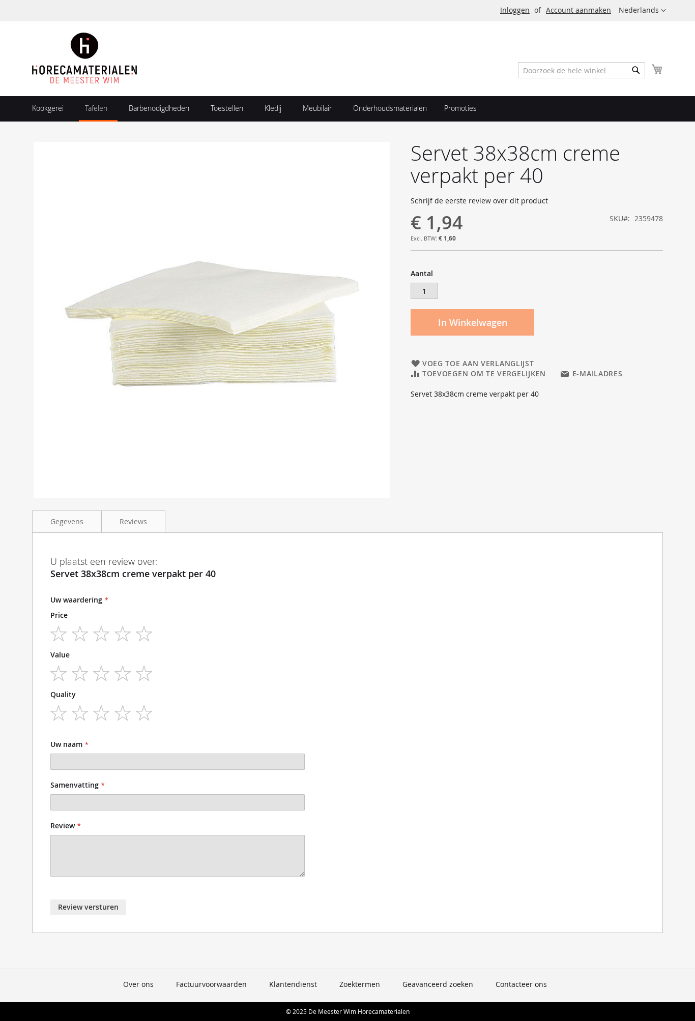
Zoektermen (359, 984)
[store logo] (84, 58)
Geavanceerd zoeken (437, 984)
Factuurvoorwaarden (211, 984)
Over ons (138, 984)
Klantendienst (293, 984)
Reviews (133, 521)
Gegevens (66, 521)
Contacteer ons (521, 984)
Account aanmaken (578, 10)
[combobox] (581, 70)
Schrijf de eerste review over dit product (479, 200)
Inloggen (515, 10)
